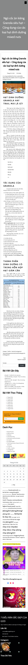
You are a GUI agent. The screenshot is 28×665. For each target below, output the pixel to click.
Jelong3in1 (7, 511)
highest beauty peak (9, 506)
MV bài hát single (15, 519)
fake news (5, 498)
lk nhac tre (7, 517)
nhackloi (14, 527)
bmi (19, 490)
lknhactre (18, 514)
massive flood (6, 519)
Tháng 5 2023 (10, 403)
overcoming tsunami (8, 535)
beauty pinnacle (13, 490)
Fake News (9, 435)
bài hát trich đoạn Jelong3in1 (7, 494)
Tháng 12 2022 (10, 407)
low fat (18, 517)
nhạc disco (7, 530)
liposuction (12, 514)
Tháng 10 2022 (10, 408)
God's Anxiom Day (11, 436)
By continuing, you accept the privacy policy (14, 421)
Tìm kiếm (5, 363)
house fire (18, 506)
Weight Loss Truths (11, 451)
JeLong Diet (9, 439)
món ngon (16, 522)
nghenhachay (6, 524)
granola (7, 353)
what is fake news (7, 539)
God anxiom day (7, 502)
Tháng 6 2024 (10, 397)
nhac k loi (6, 527)
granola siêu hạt (12, 353)
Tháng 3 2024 (10, 400)
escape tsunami (20, 496)
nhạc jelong (16, 530)
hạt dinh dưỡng (19, 353)
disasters (14, 494)
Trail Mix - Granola (11, 351)
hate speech (11, 504)
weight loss (22, 537)
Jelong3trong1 (16, 511)
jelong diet (6, 514)
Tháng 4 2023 (10, 405)
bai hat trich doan (5, 490)
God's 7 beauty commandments (12, 500)
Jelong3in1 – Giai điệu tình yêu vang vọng (12, 375)
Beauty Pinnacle (10, 431)
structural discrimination (9, 537)
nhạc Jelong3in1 (9, 533)
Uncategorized (18, 351)
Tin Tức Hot (9, 446)
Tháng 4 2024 (10, 398)
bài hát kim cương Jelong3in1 (11, 492)
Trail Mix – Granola (10, 448)
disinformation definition (9, 496)
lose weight (14, 517)
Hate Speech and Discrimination (13, 438)
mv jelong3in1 (8, 522)
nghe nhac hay (14, 524)
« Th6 (13, 485)
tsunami (17, 537)
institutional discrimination (15, 508)
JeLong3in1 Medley (11, 441)
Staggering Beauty (19, 535)
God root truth (16, 502)
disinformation (20, 494)
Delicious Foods (10, 433)
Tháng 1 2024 (10, 402)
